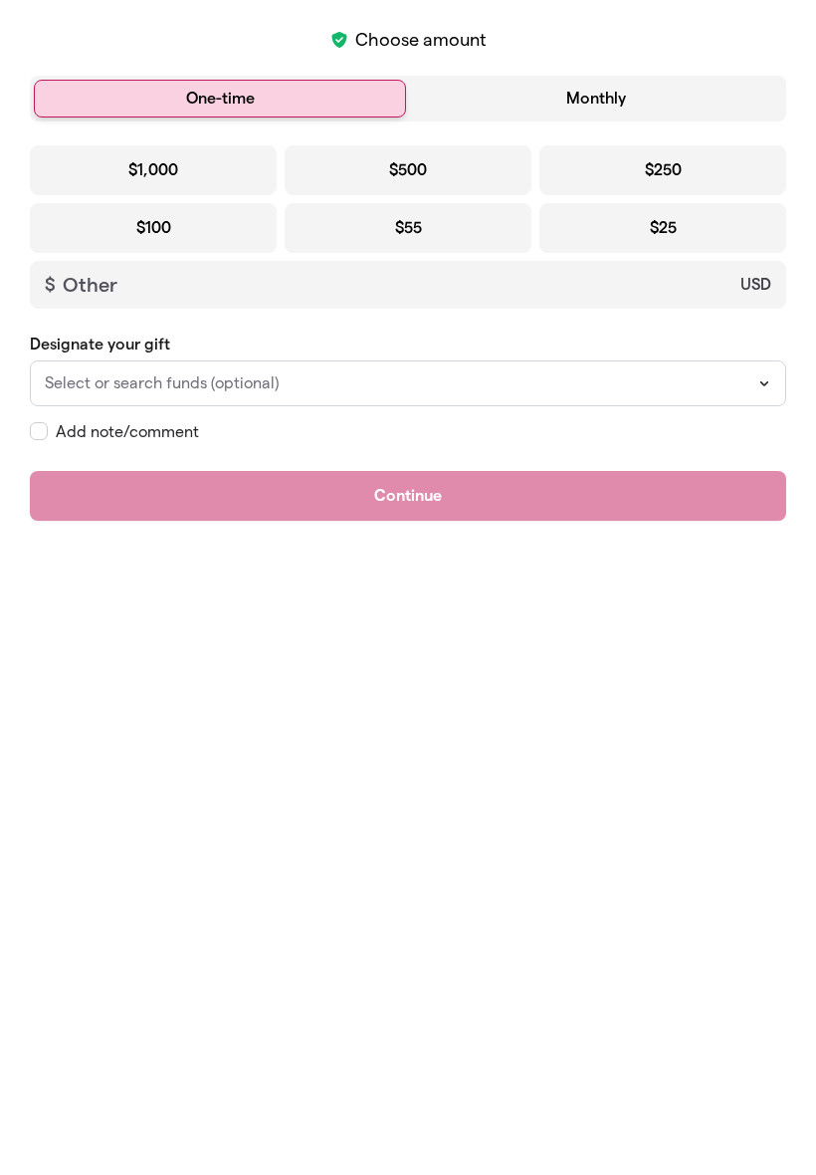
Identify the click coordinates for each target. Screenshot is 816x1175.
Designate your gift (100, 344)
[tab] (220, 99)
